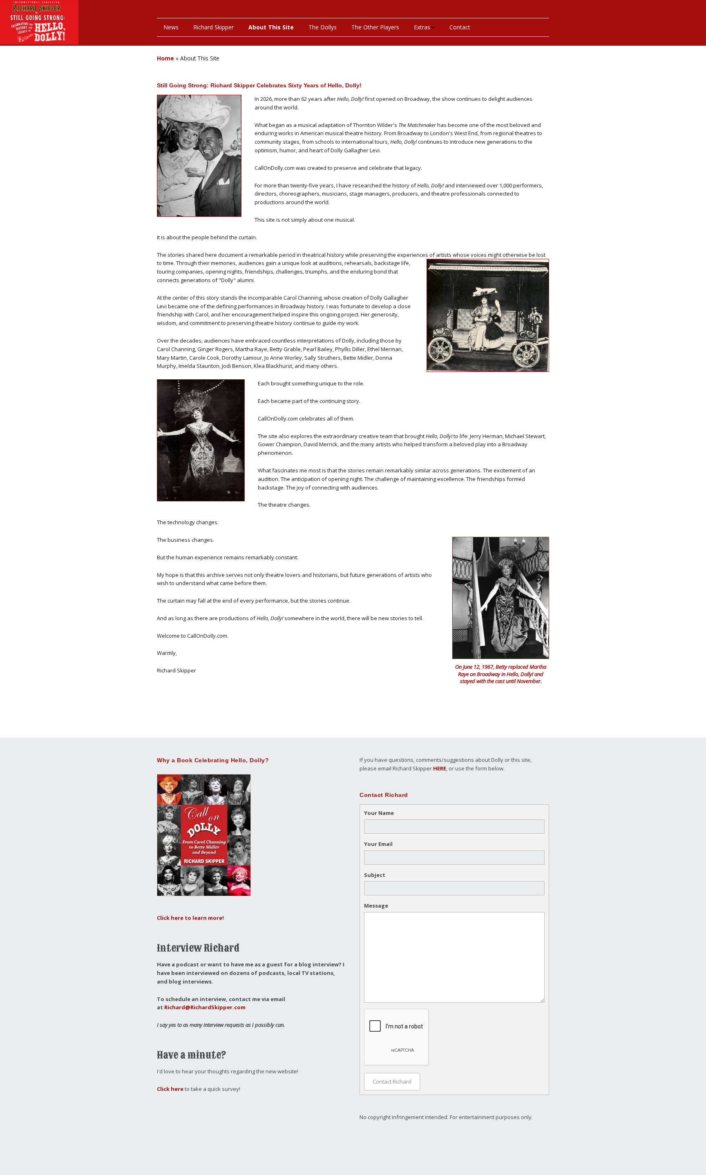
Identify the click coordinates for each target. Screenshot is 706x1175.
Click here (170, 1089)
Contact (459, 27)
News (171, 27)
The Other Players (375, 27)
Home (165, 58)
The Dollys (322, 27)
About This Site (271, 27)
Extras (422, 27)
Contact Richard (392, 1081)
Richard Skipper (213, 27)
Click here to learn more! (190, 917)
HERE (439, 768)
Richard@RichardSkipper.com (205, 1007)
